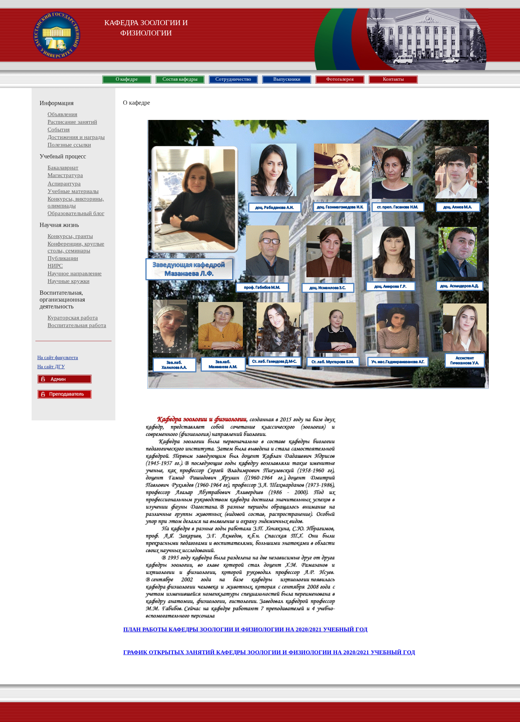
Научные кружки (68, 281)
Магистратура (65, 175)
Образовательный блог (76, 213)
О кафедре (127, 79)
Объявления (62, 114)
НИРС (55, 266)
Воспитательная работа (77, 325)
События (59, 129)
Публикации (63, 258)
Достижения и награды (76, 137)
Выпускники (286, 79)
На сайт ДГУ (51, 366)
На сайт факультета (57, 357)
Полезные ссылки (69, 145)
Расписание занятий (72, 122)
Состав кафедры (180, 79)
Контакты (393, 79)
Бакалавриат (63, 168)
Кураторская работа (73, 318)
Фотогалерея (340, 79)
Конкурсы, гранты (70, 236)
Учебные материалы (73, 191)
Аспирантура (64, 183)
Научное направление (75, 273)
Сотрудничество (233, 79)
